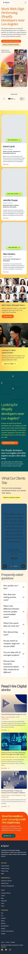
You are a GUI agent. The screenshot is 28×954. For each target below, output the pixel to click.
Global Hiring (5, 878)
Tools (2, 903)
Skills (2, 873)
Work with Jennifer (13, 194)
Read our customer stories (11, 497)
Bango (3, 921)
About (2, 906)
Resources (4, 901)
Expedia (3, 918)
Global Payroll (4, 883)
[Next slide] (23, 566)
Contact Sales (7, 316)
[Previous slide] (5, 566)
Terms (2, 942)
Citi (2, 915)
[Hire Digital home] (6, 2)
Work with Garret (13, 140)
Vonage (3, 933)
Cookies (13, 942)
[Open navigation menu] (25, 2)
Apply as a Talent (8, 364)
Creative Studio (5, 868)
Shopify (3, 928)
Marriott (3, 923)
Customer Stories (5, 893)
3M (2, 913)
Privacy (7, 942)
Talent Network (5, 866)
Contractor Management (7, 886)
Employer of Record (6, 880)
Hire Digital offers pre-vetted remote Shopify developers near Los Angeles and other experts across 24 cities (12, 464)
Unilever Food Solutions (7, 931)
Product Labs (4, 871)
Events (3, 895)
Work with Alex (12, 247)
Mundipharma (4, 926)
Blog (2, 898)
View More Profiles (8, 443)
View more (5, 164)
